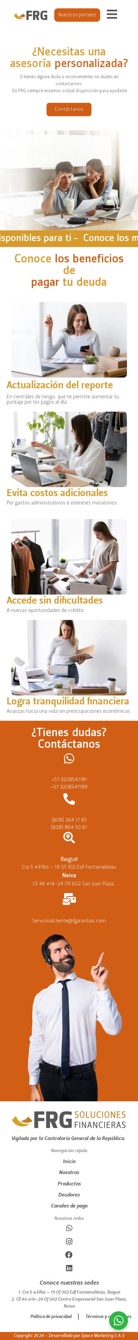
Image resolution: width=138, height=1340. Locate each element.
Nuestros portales (77, 15)
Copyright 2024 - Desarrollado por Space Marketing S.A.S (69, 1335)
